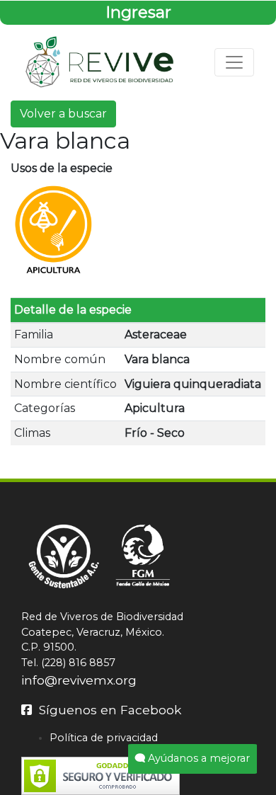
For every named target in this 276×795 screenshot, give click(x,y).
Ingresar (138, 12)
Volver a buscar (63, 113)
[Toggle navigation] (234, 62)
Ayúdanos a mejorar (197, 758)
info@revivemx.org (79, 680)
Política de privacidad (104, 737)
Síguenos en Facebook (106, 709)
